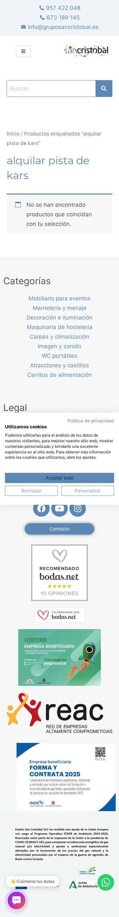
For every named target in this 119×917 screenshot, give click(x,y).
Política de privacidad (90, 420)
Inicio (13, 134)
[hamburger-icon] (23, 51)
